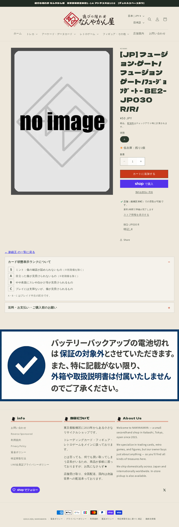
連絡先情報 (150, 519)
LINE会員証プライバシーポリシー (30, 464)
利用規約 (16, 440)
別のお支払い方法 (144, 192)
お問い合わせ (18, 427)
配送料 (130, 123)
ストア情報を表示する (136, 214)
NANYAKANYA (40, 519)
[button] (31, 34)
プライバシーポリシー (76, 519)
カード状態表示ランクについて (29, 262)
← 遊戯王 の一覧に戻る (20, 252)
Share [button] (127, 239)
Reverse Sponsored (22, 433)
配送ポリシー (108, 519)
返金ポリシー (18, 452)
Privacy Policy (18, 446)
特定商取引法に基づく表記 (129, 519)
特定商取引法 (18, 458)
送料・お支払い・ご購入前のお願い (32, 307)
